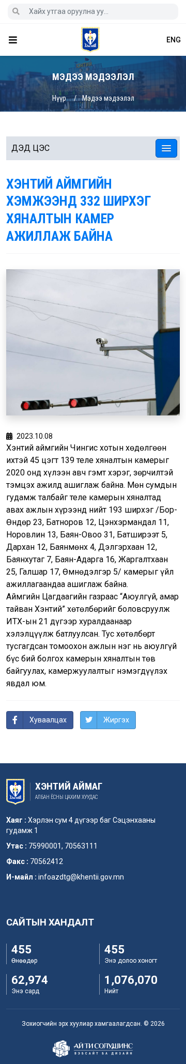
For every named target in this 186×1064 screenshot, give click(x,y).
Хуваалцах (48, 720)
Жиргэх (116, 720)
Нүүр (59, 98)
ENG (173, 40)
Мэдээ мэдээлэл (108, 98)
